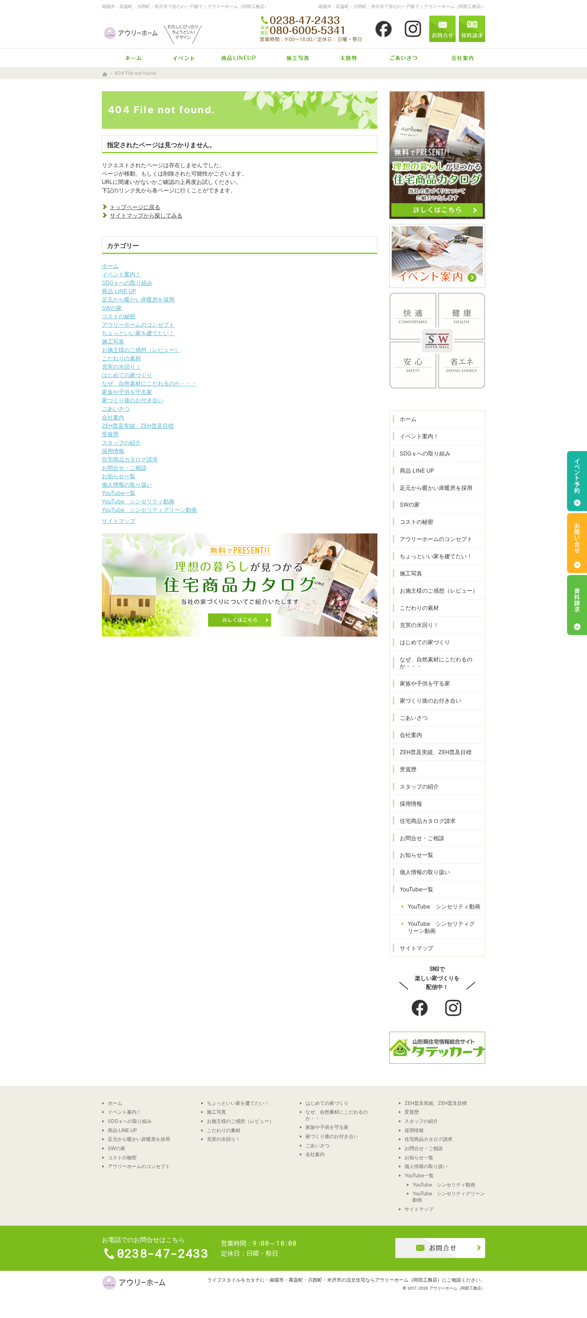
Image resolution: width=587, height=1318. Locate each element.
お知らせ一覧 (118, 476)
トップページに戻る (135, 207)
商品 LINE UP (119, 291)
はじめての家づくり (127, 374)
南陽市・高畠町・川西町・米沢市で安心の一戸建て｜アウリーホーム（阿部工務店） (185, 6)
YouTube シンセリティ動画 (138, 501)
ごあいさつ (116, 408)
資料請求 (472, 29)
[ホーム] (129, 58)
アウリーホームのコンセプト (138, 324)
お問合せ (442, 29)
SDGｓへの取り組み (127, 282)
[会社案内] (457, 58)
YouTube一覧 (118, 492)
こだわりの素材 (121, 358)
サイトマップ (118, 520)
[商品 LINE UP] (238, 58)
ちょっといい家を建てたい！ (138, 333)
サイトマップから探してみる (146, 215)
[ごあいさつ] (403, 58)
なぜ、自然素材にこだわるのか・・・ (149, 383)
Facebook (420, 1008)
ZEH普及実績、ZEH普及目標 (138, 425)
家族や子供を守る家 (127, 391)
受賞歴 (110, 434)
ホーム (110, 265)
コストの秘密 (118, 316)
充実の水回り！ (121, 366)
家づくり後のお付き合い (132, 400)
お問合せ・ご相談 (124, 467)
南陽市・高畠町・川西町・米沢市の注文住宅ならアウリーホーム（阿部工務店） (356, 1280)
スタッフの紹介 (121, 442)
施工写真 (113, 341)
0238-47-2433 (311, 29)
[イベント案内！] (184, 58)
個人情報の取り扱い (127, 484)
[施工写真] (293, 58)
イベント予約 (577, 481)
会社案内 (113, 417)
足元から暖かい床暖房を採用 (138, 299)
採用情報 (113, 450)
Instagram (454, 1008)
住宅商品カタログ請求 (130, 459)
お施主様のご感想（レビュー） (141, 349)
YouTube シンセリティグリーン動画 (149, 509)
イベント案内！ (121, 274)
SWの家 (112, 307)
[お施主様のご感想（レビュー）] (348, 58)
